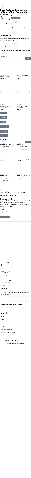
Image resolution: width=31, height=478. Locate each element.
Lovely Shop (12, 340)
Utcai (1, 157)
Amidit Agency (20, 343)
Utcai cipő (2, 104)
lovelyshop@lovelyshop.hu (7, 276)
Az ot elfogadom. (12, 304)
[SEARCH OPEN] (2, 2)
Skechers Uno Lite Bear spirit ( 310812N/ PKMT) (6, 107)
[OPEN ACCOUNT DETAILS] (2, 4)
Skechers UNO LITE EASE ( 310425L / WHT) (22, 107)
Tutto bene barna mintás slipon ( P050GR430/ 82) (6, 190)
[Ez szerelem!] (13, 61)
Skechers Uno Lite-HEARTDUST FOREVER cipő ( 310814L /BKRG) (6, 76)
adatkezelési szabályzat (9, 304)
